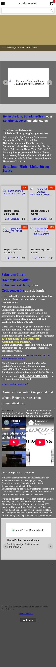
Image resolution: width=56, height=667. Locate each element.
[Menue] (3, 4)
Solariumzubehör (15, 120)
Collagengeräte (13, 290)
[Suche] (52, 10)
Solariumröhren (35, 116)
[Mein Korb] (51, 3)
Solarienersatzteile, (16, 285)
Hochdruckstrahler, (16, 280)
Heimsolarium (12, 116)
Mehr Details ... (26, 613)
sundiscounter (27, 3)
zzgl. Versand (12, 219)
